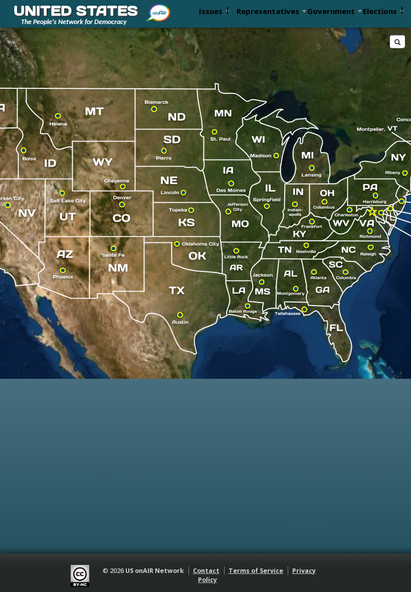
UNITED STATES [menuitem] (76, 10)
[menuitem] (158, 9)
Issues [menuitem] (211, 11)
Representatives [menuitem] (268, 11)
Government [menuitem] (331, 11)
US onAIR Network (154, 570)
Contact (206, 570)
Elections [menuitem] (380, 11)
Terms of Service (256, 570)
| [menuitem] (228, 10)
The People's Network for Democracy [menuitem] (74, 22)
